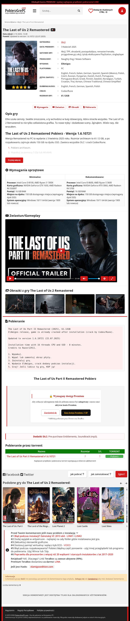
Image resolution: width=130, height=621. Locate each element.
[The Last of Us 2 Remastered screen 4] (110, 304)
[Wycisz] (84, 278)
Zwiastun (59, 107)
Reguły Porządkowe (26, 610)
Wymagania (42, 107)
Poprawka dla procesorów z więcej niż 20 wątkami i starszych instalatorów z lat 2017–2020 (63, 554)
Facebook (12, 474)
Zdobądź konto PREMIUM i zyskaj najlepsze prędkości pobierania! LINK (65, 2)
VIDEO (67, 545)
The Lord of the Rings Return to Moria (39, 526)
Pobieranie (90, 107)
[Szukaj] (79, 11)
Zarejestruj (93, 579)
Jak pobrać (76, 474)
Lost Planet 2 (58, 526)
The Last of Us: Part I (13, 526)
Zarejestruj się (50, 412)
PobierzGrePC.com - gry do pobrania (15, 10)
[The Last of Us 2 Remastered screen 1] (19, 304)
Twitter (28, 474)
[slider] (44, 278)
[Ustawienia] (104, 278)
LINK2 (78, 536)
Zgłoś (121, 474)
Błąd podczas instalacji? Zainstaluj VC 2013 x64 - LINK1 (43, 536)
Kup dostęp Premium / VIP (76, 412)
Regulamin (9, 610)
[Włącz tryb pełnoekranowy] (112, 278)
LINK (57, 561)
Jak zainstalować (100, 474)
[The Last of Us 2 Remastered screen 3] (80, 304)
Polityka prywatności (45, 610)
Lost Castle (82, 526)
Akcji (19, 22)
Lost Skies (106, 526)
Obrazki (75, 107)
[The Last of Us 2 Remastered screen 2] (49, 304)
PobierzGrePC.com (21, 615)
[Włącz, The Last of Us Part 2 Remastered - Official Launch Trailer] (10, 278)
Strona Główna (10, 22)
